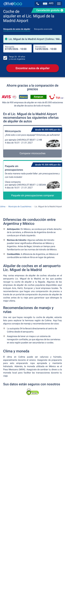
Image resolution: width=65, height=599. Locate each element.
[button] (38, 3)
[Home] (12, 3)
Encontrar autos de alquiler (33, 68)
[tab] (17, 28)
